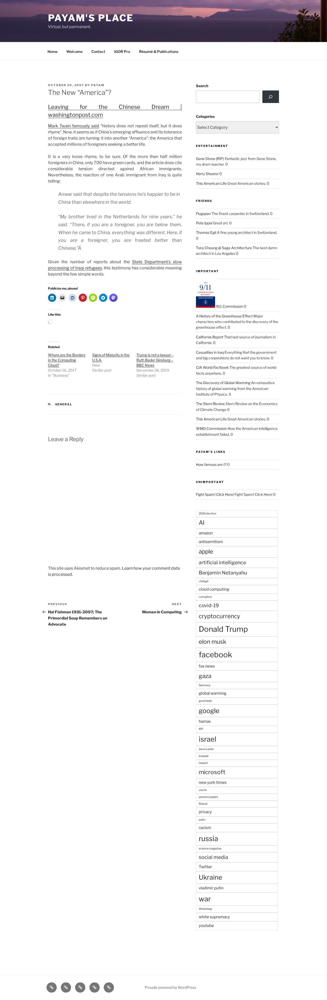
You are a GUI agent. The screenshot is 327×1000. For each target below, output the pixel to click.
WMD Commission (211, 428)
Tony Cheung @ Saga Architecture (224, 248)
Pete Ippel (204, 223)
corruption (205, 597)
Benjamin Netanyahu (223, 573)
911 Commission (229, 306)
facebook (215, 654)
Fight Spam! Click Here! (215, 494)
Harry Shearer (207, 173)
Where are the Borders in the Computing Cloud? (66, 360)
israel (207, 739)
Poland (203, 804)
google (209, 711)
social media (213, 857)
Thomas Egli (206, 232)
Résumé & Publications (158, 51)
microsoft (212, 772)
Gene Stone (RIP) (210, 158)
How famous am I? (211, 464)
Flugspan (203, 213)
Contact (98, 51)
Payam (97, 85)
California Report (209, 337)
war (205, 899)
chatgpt (203, 581)
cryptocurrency (219, 616)
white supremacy (214, 916)
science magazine (210, 848)
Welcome (74, 51)
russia (208, 838)
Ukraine (210, 877)
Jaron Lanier (206, 749)
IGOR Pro (122, 51)
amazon (206, 533)
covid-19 (209, 605)
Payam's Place (90, 18)
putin (202, 819)
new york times (213, 782)
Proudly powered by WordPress (170, 987)
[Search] (270, 96)
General (64, 404)
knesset (203, 756)
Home (52, 51)
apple (206, 551)
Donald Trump (223, 629)
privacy (205, 811)
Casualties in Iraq (210, 352)
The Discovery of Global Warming (223, 383)
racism (205, 827)
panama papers (208, 797)
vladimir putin (211, 888)
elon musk (212, 641)
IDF (201, 729)
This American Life (211, 183)
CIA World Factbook (212, 367)
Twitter (205, 866)
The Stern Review (210, 403)
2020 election (207, 513)
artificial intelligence (222, 562)
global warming (212, 693)
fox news (207, 666)
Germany (205, 685)
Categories (205, 116)
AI (202, 522)
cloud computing (214, 589)
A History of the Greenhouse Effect (224, 316)
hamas (205, 721)
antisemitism (211, 541)
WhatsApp (205, 909)
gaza (205, 676)
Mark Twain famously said (73, 125)
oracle (203, 790)
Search (202, 86)
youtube (206, 925)
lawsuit (203, 763)
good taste (205, 701)
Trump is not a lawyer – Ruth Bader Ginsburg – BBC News (155, 360)
